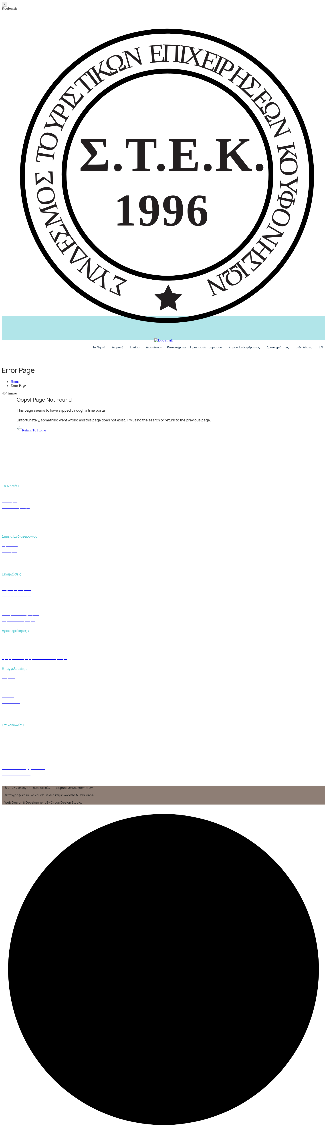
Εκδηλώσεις (303, 347)
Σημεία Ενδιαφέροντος (244, 347)
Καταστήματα (176, 347)
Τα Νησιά (99, 347)
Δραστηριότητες (277, 347)
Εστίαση (135, 347)
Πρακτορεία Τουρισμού (206, 347)
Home (15, 382)
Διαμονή (117, 347)
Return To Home (34, 430)
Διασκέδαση (154, 347)
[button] (100, 347)
